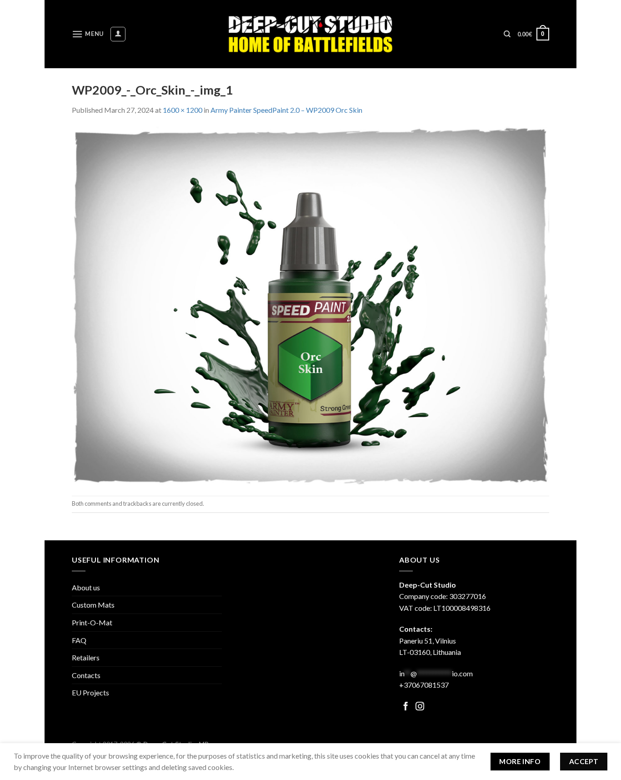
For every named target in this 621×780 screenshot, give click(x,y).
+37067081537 (424, 684)
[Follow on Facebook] (405, 707)
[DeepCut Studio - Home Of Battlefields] (311, 33)
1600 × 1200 (182, 110)
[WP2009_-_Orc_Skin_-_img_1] (310, 304)
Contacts (86, 675)
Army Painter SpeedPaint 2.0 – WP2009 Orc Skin (286, 110)
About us (86, 587)
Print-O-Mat (92, 622)
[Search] (507, 34)
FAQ (79, 640)
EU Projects (90, 692)
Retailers (86, 657)
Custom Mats (93, 604)
